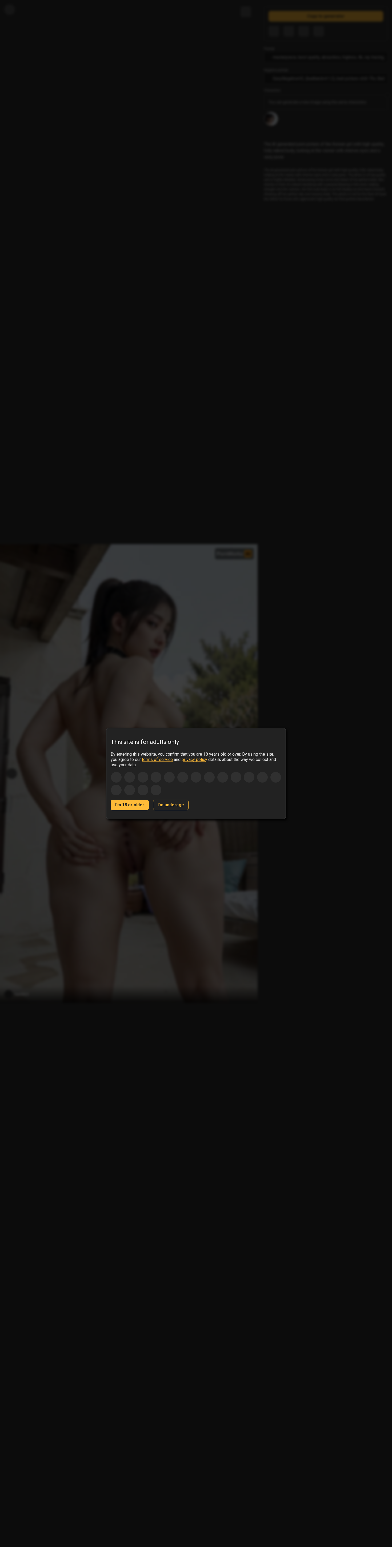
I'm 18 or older (129, 804)
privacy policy (194, 759)
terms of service (157, 759)
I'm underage (171, 804)
